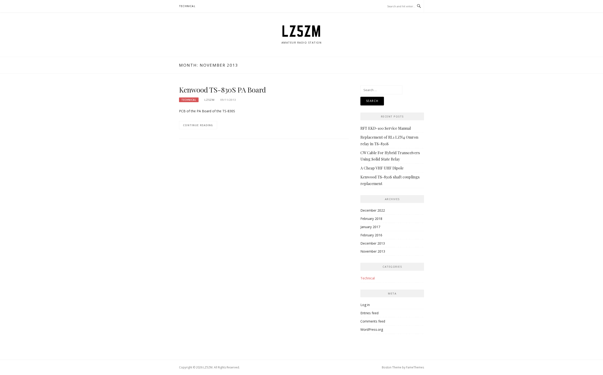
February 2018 (371, 218)
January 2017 (370, 227)
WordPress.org (371, 329)
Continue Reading (198, 125)
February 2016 (371, 235)
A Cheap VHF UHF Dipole (381, 167)
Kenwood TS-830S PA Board (222, 89)
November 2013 (372, 251)
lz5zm (209, 99)
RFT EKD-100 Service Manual (385, 128)
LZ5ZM (301, 31)
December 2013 (372, 243)
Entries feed (369, 313)
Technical (187, 6)
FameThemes (415, 367)
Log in (365, 304)
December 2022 (372, 210)
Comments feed (372, 321)
